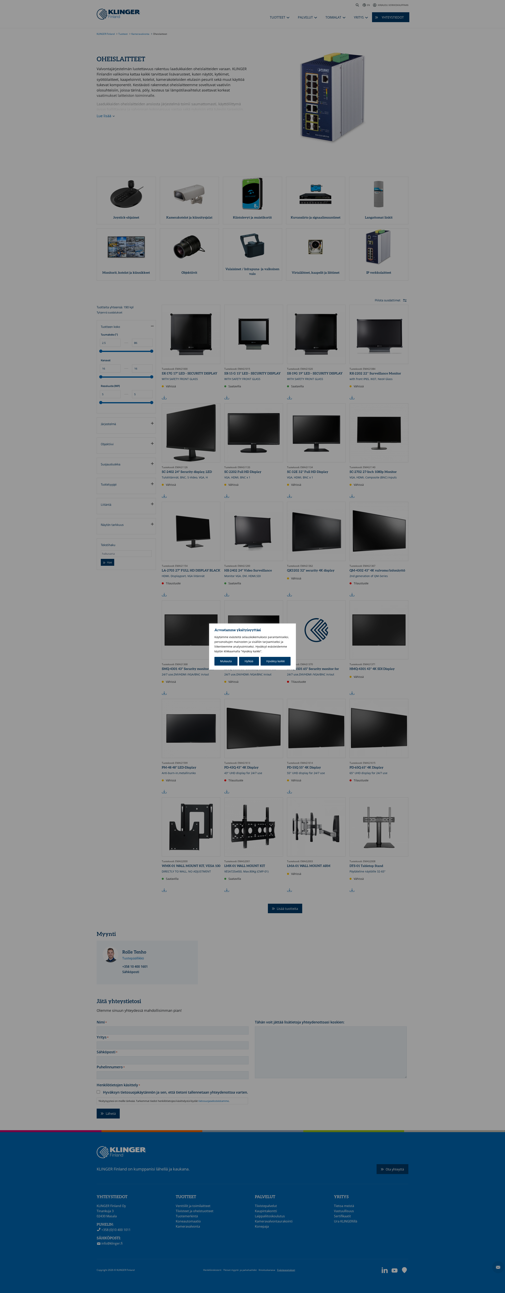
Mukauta (226, 661)
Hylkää (249, 661)
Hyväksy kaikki (275, 661)
